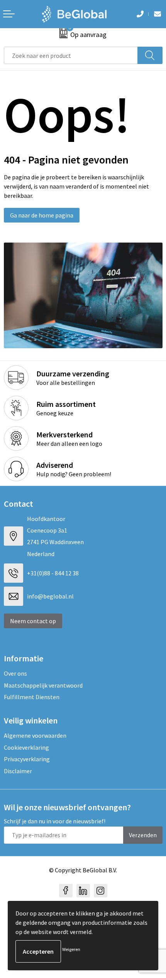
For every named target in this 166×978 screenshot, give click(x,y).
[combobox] (71, 55)
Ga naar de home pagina (41, 215)
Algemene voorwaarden (35, 735)
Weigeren (71, 949)
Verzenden (143, 835)
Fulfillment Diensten (31, 697)
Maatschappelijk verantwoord (43, 685)
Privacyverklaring (27, 759)
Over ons (15, 673)
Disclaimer (18, 771)
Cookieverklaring (26, 747)
